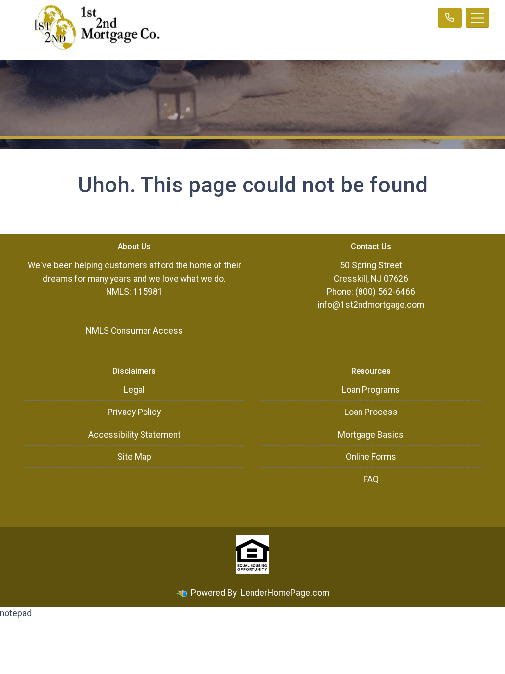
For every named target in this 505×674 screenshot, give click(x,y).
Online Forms (371, 457)
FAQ (371, 479)
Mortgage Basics (371, 435)
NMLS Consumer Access (134, 331)
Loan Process (370, 412)
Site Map (134, 457)
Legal (134, 390)
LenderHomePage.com (285, 593)
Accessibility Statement (134, 435)
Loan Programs (371, 390)
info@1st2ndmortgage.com (371, 305)
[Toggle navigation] (477, 18)
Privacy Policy (134, 412)
